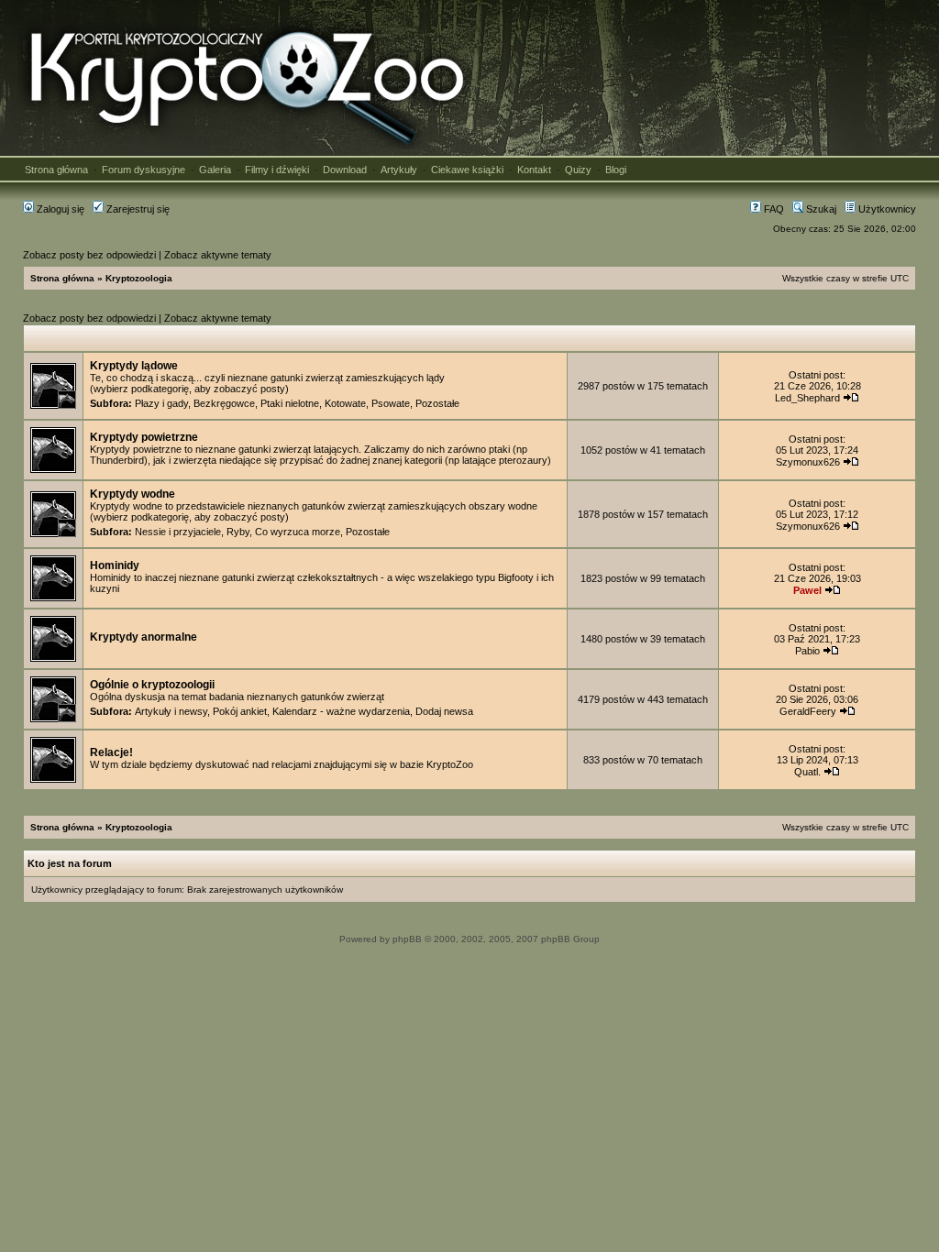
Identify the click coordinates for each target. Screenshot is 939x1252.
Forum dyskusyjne (143, 169)
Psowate (390, 403)
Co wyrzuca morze (297, 531)
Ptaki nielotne (289, 403)
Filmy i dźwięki (277, 169)
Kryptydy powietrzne (144, 437)
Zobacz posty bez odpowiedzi (89, 254)
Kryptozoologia (138, 278)
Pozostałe (437, 403)
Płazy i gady (161, 403)
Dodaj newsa (444, 711)
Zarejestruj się (137, 208)
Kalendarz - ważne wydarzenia (341, 711)
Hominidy (114, 565)
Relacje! (111, 752)
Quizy (578, 169)
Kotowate (345, 403)
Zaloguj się (59, 208)
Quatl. (807, 771)
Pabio (807, 650)
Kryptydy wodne (132, 494)
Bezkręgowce (224, 403)
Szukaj (819, 208)
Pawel (807, 590)
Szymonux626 (808, 461)
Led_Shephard (807, 397)
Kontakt (534, 169)
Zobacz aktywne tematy (217, 254)
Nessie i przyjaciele (178, 531)
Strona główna (56, 169)
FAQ (772, 208)
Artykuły (399, 169)
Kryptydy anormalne (143, 637)
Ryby (237, 531)
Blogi (615, 169)
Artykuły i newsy (171, 711)
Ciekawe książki (467, 169)
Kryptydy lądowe (134, 365)
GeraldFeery (807, 711)
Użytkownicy (886, 208)
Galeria (215, 169)
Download (345, 169)
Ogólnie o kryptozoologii (152, 684)
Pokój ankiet (240, 711)
